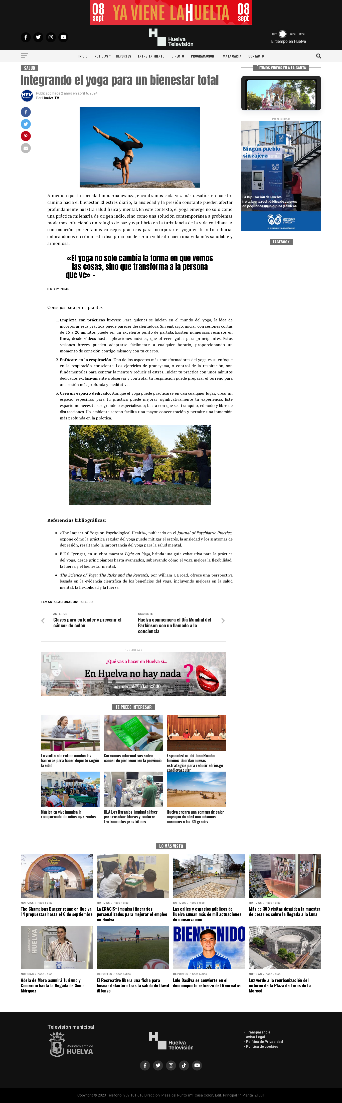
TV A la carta (231, 56)
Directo (178, 56)
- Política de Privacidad (263, 1041)
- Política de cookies (261, 1046)
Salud (87, 602)
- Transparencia (257, 1032)
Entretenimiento (151, 56)
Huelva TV (50, 98)
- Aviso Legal (254, 1037)
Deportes (123, 56)
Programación (202, 56)
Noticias (101, 56)
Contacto (256, 56)
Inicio (82, 56)
